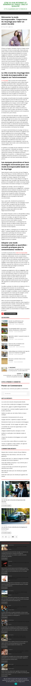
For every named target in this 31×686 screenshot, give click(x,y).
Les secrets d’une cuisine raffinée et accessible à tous (13, 441)
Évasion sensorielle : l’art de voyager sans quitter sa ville (14, 424)
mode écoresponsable (10, 313)
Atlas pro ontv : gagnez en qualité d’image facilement (13, 406)
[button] (29, 13)
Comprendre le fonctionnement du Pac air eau (12, 417)
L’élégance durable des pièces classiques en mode (13, 430)
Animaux (11, 649)
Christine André (5, 458)
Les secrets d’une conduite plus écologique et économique (15, 404)
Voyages (10, 561)
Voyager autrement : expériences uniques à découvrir (13, 419)
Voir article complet (6, 505)
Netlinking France (5, 454)
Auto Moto (4, 525)
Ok (16, 683)
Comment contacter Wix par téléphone (17, 452)
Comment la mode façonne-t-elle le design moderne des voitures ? (18, 592)
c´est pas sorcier (5, 466)
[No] (29, 681)
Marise (11, 26)
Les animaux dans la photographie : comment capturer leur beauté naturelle (18, 651)
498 (13, 536)
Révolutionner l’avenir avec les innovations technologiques (15, 422)
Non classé (11, 664)
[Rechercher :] (15, 393)
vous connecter (10, 388)
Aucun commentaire (19, 324)
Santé (10, 605)
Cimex (2, 462)
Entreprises (4, 498)
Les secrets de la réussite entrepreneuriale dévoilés (13, 402)
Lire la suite (4, 558)
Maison (10, 576)
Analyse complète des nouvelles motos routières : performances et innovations (17, 636)
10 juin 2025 (5, 26)
